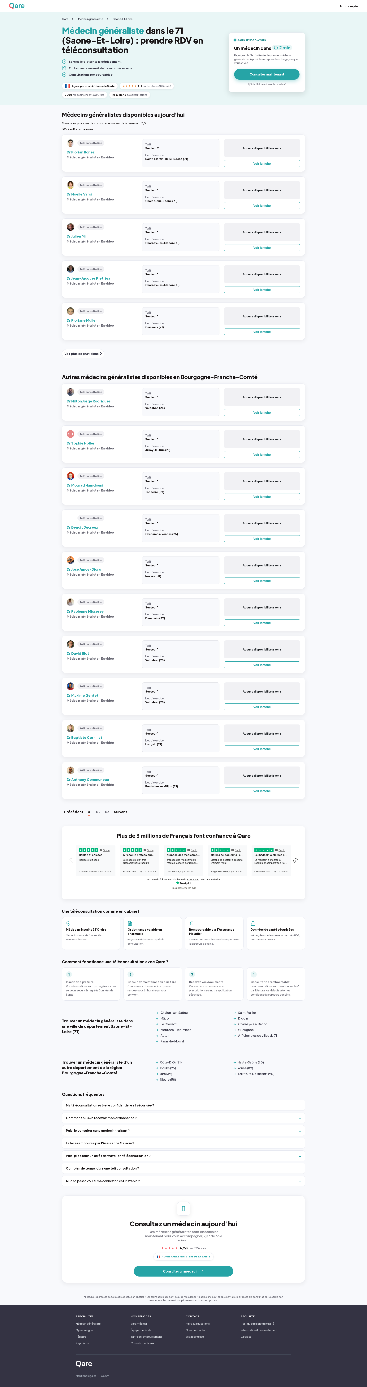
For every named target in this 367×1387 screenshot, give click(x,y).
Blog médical (139, 1323)
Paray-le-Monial (172, 1041)
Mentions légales (86, 1375)
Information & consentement (259, 1330)
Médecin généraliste (90, 19)
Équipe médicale (141, 1330)
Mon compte (349, 6)
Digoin (243, 1018)
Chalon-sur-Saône (174, 1013)
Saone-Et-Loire (122, 19)
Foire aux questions (198, 1323)
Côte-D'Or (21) (171, 1062)
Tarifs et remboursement (146, 1336)
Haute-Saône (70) (251, 1062)
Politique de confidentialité (257, 1323)
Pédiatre (81, 1336)
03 (107, 811)
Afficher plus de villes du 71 (257, 1035)
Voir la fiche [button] (262, 163)
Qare (65, 19)
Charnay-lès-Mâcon (252, 1024)
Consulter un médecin (180, 1271)
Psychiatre (82, 1343)
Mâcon (166, 1018)
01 (90, 811)
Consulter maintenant (267, 74)
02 (98, 811)
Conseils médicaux (142, 1343)
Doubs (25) (168, 1068)
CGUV (105, 1375)
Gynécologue (84, 1330)
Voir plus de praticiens (81, 354)
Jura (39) (166, 1074)
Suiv (120, 811)
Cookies (246, 1336)
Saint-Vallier (247, 1013)
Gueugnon (246, 1030)
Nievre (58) (168, 1079)
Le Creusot (169, 1024)
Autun (165, 1035)
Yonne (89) (245, 1068)
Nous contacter (195, 1330)
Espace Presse (195, 1336)
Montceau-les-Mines (176, 1030)
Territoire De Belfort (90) (256, 1074)
